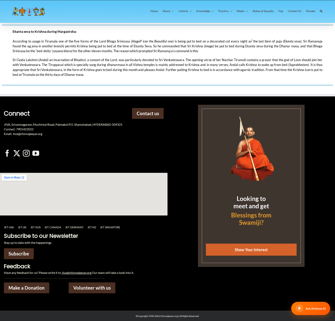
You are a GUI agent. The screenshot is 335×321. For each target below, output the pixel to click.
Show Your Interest (251, 249)
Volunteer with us (92, 288)
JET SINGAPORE (110, 227)
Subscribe (19, 253)
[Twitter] (16, 153)
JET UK (22, 227)
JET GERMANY (74, 227)
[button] (321, 11)
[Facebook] (7, 153)
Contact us (148, 113)
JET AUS (35, 227)
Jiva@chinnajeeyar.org (76, 272)
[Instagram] (26, 153)
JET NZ (91, 227)
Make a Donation (27, 288)
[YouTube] (35, 153)
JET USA (9, 227)
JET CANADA (52, 227)
